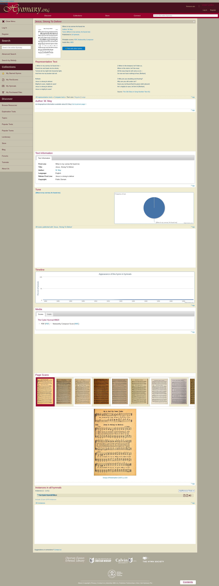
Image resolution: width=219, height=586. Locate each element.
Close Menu (10, 21)
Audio (49, 314)
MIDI (72, 42)
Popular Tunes (8, 131)
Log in (205, 10)
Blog (3, 150)
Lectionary (6, 137)
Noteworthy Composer (85, 40)
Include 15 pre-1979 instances (45, 499)
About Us (5, 169)
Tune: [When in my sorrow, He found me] (76, 32)
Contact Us (101, 583)
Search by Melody (9, 60)
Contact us (57, 550)
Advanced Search (9, 54)
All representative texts (44, 97)
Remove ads (190, 6)
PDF (75, 40)
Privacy (93, 583)
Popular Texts (7, 124)
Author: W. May (67, 29)
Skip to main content (7, 1)
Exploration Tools (9, 112)
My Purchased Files (14, 92)
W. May (58, 170)
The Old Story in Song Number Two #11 (136, 92)
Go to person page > (79, 104)
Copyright (86, 583)
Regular (77, 97)
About (80, 583)
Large (83, 97)
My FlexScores (12, 80)
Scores (40, 314)
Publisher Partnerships (127, 583)
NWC (77, 324)
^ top (193, 97)
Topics (4, 118)
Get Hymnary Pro (146, 583)
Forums (5, 156)
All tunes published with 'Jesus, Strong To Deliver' (54, 227)
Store (107, 16)
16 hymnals (75, 34)
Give (137, 583)
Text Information (44, 158)
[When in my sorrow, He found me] (48, 193)
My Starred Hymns (13, 73)
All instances (40, 503)
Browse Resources (9, 105)
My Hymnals (11, 86)
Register (213, 10)
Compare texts (59, 97)
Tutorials (5, 162)
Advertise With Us (112, 583)
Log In (4, 28)
